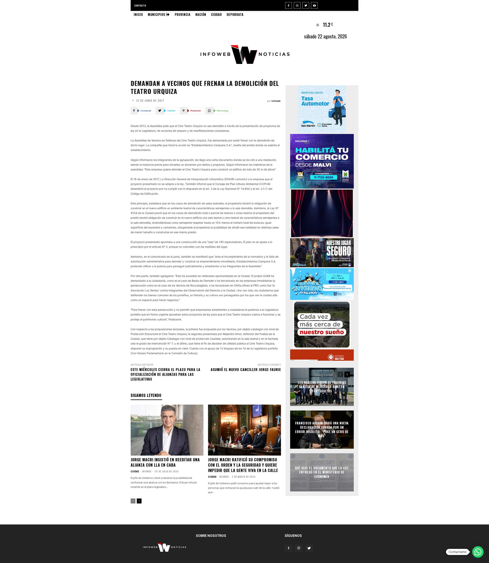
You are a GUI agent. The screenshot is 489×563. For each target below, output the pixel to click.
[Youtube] (314, 5)
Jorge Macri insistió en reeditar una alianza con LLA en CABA (165, 462)
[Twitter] (305, 5)
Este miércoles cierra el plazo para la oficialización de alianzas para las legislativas (165, 374)
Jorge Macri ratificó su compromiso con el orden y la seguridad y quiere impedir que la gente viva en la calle (243, 465)
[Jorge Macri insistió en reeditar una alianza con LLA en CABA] (167, 430)
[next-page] (139, 500)
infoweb (275, 100)
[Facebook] (288, 5)
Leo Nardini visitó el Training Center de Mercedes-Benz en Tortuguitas (322, 386)
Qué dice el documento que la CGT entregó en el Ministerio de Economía (322, 472)
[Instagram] (297, 5)
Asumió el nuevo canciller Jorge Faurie (246, 369)
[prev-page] (133, 500)
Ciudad (135, 471)
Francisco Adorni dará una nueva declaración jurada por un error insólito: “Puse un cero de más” (322, 429)
